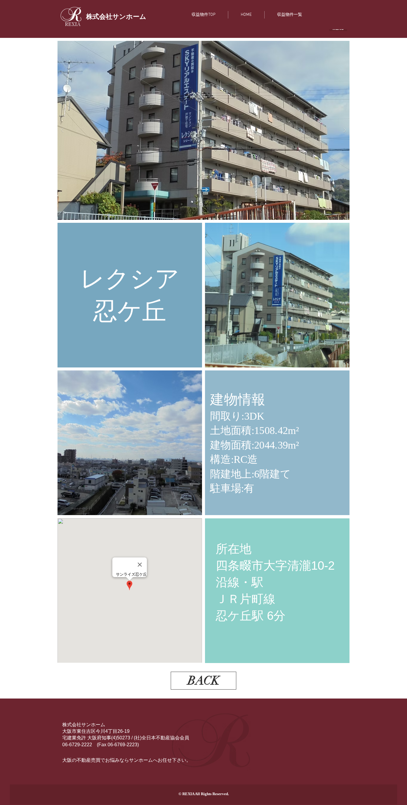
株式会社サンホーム (83, 724)
